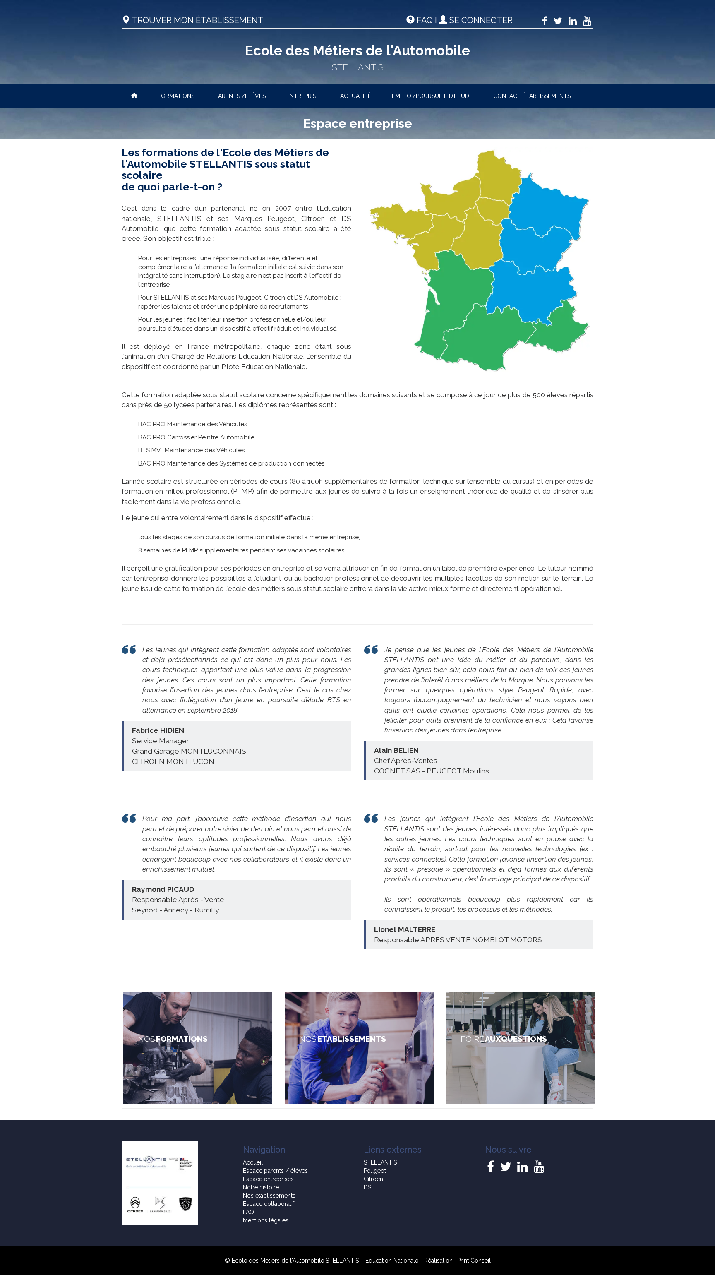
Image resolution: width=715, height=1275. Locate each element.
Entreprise (302, 96)
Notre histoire (261, 1187)
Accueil (253, 1162)
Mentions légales (265, 1220)
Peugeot (375, 1170)
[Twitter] (558, 20)
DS (367, 1187)
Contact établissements (532, 96)
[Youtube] (587, 20)
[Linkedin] (573, 20)
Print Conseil (474, 1260)
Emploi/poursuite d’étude (432, 96)
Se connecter (480, 20)
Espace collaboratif (268, 1204)
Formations (176, 96)
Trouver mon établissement (197, 20)
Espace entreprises (268, 1179)
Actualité (355, 96)
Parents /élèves (240, 96)
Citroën (373, 1179)
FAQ (425, 20)
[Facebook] (544, 20)
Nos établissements (269, 1195)
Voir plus (197, 1048)
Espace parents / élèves (275, 1170)
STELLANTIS (380, 1162)
